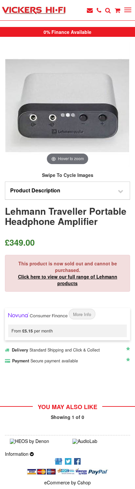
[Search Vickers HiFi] (108, 10)
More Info (82, 314)
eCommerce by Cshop (67, 482)
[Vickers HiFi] (34, 10)
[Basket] (117, 10)
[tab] (67, 190)
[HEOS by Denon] (36, 441)
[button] (67, 190)
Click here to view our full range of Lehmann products (67, 279)
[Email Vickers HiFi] (90, 10)
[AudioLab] (99, 441)
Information (17, 454)
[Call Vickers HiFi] (99, 10)
